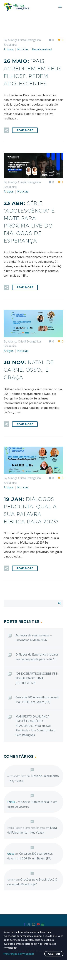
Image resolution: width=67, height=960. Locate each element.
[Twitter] (29, 924)
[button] (6, 130)
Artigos (9, 49)
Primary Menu (60, 6)
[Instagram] (33, 924)
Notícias (22, 49)
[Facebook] (24, 924)
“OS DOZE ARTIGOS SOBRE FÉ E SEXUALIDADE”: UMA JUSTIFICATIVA (37, 678)
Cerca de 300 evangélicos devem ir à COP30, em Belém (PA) (37, 699)
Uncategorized (42, 49)
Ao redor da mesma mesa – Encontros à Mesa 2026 (34, 637)
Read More (25, 130)
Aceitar (54, 953)
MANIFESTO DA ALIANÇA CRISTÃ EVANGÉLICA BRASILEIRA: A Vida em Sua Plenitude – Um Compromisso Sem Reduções (35, 725)
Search (59, 603)
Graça (10, 853)
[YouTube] (38, 924)
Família (11, 802)
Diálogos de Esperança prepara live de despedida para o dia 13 (37, 656)
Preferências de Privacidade (19, 953)
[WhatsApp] (42, 924)
